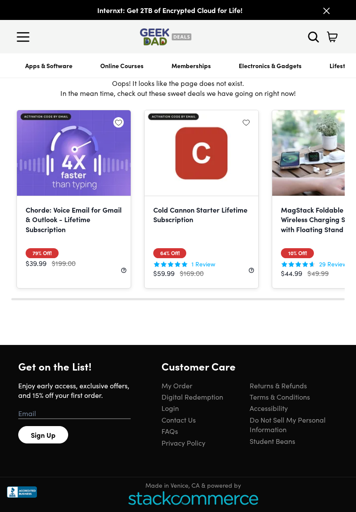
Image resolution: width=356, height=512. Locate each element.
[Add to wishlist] (118, 122)
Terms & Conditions (280, 396)
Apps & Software (49, 65)
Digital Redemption (192, 396)
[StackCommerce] (193, 498)
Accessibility (269, 408)
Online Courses (122, 65)
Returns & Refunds (278, 385)
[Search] (313, 37)
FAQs (170, 431)
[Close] (326, 11)
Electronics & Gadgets (270, 65)
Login (170, 408)
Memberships (191, 65)
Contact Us (179, 419)
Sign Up (43, 435)
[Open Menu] (25, 37)
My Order (177, 385)
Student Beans (272, 441)
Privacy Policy (183, 442)
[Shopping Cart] (332, 36)
